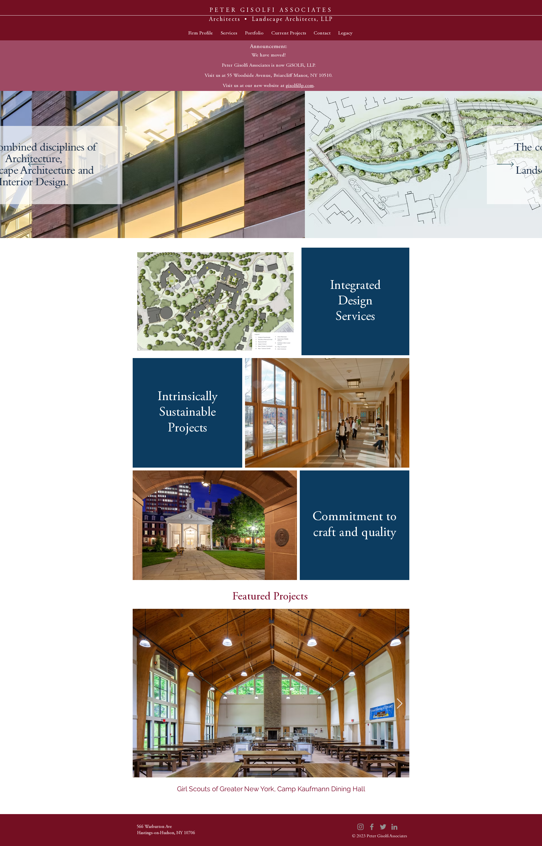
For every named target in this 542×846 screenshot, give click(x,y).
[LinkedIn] (394, 827)
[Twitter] (383, 827)
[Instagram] (360, 827)
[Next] (505, 164)
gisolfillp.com (300, 85)
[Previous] (36, 164)
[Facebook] (372, 827)
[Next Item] (399, 703)
